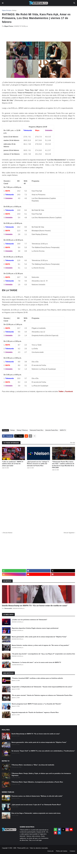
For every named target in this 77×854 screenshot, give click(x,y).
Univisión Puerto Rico (51, 430)
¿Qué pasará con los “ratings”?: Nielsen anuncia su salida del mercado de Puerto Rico (38, 463)
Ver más (72, 442)
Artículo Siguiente (69, 532)
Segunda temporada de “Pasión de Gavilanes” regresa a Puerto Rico (35, 712)
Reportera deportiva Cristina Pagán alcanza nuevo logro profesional (35, 628)
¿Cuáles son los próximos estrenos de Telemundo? (29, 619)
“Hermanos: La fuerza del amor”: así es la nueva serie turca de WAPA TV (36, 662)
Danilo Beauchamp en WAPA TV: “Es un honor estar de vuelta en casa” (35, 605)
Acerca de (50, 851)
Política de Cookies (61, 851)
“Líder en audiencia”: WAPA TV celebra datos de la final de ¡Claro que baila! (12, 463)
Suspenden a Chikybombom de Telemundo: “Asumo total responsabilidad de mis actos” (42, 687)
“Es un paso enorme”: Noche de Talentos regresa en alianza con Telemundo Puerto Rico (42, 695)
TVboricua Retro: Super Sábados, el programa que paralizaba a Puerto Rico (37, 782)
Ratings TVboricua (22, 430)
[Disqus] (38, 500)
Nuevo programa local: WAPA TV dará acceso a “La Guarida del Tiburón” (36, 704)
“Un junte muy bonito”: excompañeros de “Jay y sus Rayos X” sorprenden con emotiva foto (43, 654)
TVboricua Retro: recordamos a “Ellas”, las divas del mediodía (33, 765)
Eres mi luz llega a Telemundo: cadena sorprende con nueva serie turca (36, 813)
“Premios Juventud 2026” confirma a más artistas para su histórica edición (37, 678)
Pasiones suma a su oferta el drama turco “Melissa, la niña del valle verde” (37, 796)
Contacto (72, 851)
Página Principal (6, 10)
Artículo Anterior (7, 532)
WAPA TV (63, 430)
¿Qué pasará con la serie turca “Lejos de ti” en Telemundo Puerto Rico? (36, 804)
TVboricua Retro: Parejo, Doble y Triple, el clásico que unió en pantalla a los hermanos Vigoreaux (41, 774)
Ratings (14, 10)
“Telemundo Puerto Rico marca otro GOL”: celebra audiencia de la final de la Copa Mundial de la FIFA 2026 (63, 464)
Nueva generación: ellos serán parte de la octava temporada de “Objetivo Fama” (39, 637)
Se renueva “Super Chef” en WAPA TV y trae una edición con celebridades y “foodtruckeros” (43, 751)
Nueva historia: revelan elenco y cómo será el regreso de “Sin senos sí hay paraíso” (40, 645)
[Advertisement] (38, 34)
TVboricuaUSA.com (22, 848)
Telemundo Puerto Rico (36, 430)
